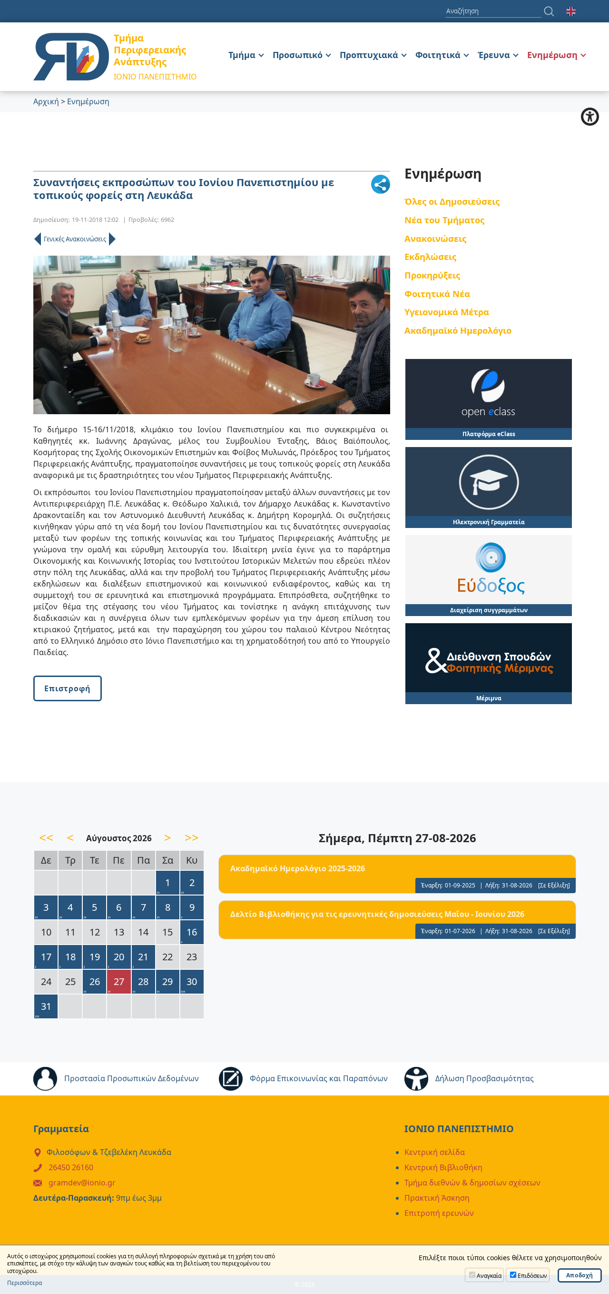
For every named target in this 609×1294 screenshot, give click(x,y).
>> (192, 837)
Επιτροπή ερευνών (439, 1213)
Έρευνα (494, 54)
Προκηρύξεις (432, 275)
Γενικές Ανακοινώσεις (75, 239)
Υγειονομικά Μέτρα (446, 312)
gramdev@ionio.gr (82, 1182)
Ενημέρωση (552, 54)
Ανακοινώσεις (435, 238)
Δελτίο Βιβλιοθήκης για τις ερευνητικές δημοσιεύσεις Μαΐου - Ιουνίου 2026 (377, 914)
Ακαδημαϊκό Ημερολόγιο (457, 330)
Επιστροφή (67, 688)
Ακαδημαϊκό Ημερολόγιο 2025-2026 (297, 868)
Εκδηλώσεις (430, 256)
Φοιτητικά (438, 54)
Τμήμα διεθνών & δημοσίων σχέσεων (472, 1182)
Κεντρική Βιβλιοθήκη (443, 1167)
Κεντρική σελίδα (434, 1152)
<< (46, 837)
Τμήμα (241, 54)
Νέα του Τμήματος (444, 220)
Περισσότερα (24, 1283)
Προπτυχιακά (369, 54)
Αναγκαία (489, 1276)
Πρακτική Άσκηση (437, 1198)
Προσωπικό (298, 54)
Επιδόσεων (532, 1276)
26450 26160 (71, 1167)
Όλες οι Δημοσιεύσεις (452, 201)
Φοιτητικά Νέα (437, 293)
